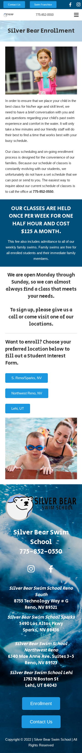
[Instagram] (31, 569)
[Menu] (76, 15)
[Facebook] (70, 4)
